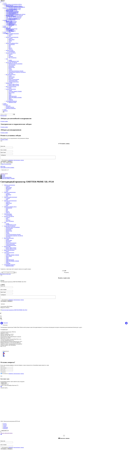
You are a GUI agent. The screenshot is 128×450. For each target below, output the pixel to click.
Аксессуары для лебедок (11, 18)
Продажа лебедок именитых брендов (14, 6)
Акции (4, 26)
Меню (3, 0)
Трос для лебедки (12, 57)
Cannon (10, 90)
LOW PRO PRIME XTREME (15, 91)
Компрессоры (12, 67)
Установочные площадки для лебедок (17, 72)
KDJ (10, 46)
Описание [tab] (5, 322)
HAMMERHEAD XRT (14, 61)
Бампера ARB (9, 21)
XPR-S (10, 98)
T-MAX (10, 40)
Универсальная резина (14, 81)
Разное (10, 68)
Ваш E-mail (3, 152)
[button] (2, 115)
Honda (10, 87)
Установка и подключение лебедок (14, 4)
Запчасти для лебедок (11, 16)
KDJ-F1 (10, 48)
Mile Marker (8, 188)
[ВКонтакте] (3, 356)
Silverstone (11, 78)
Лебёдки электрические (11, 9)
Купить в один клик (6, 274)
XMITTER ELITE (13, 96)
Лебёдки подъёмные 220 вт (12, 13)
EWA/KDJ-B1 (12, 44)
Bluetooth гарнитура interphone (15, 63)
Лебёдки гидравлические (11, 10)
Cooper (10, 75)
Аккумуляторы (12, 64)
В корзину (66, 272)
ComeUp (10, 34)
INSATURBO (12, 77)
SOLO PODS (11, 92)
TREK (10, 93)
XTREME (11, 99)
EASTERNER (12, 51)
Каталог (5, 7)
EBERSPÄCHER (12, 102)
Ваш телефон (4, 149)
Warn (10, 36)
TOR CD (11, 49)
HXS (10, 45)
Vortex (10, 95)
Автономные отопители (11, 24)
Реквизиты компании (11, 30)
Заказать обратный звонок (6, 433)
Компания (5, 27)
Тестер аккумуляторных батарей (16, 71)
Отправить (4, 161)
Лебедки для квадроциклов (12, 12)
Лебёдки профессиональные (12, 11)
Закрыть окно (3, 382)
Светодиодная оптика (11, 23)
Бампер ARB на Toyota (14, 85)
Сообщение (3, 155)
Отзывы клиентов (10, 29)
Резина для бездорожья (14, 79)
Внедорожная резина (10, 20)
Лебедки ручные (9, 15)
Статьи (4, 32)
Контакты (5, 33)
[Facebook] (3, 354)
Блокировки (11, 66)
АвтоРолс (11, 56)
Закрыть (10, 161)
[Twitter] (3, 352)
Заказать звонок (4, 173)
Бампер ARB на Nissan (14, 84)
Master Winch (11, 39)
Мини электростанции (11, 22)
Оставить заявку (4, 121)
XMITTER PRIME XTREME (15, 97)
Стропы (10, 69)
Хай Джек (11, 73)
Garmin (10, 60)
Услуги (4, 3)
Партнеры (8, 28)
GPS (7, 17)
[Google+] (4, 353)
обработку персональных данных (16, 160)
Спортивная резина (13, 80)
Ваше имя (3, 146)
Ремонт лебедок (9, 5)
